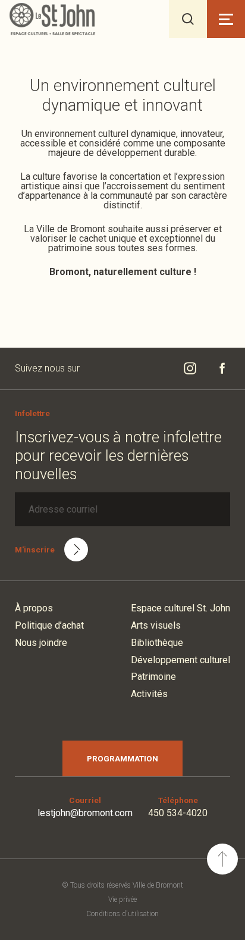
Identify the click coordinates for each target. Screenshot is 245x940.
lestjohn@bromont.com (85, 813)
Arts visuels (156, 625)
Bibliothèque (157, 642)
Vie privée (122, 899)
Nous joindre (41, 642)
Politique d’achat (49, 625)
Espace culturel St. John (180, 608)
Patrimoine (153, 676)
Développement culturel (180, 660)
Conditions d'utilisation (122, 914)
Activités (149, 693)
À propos (34, 608)
